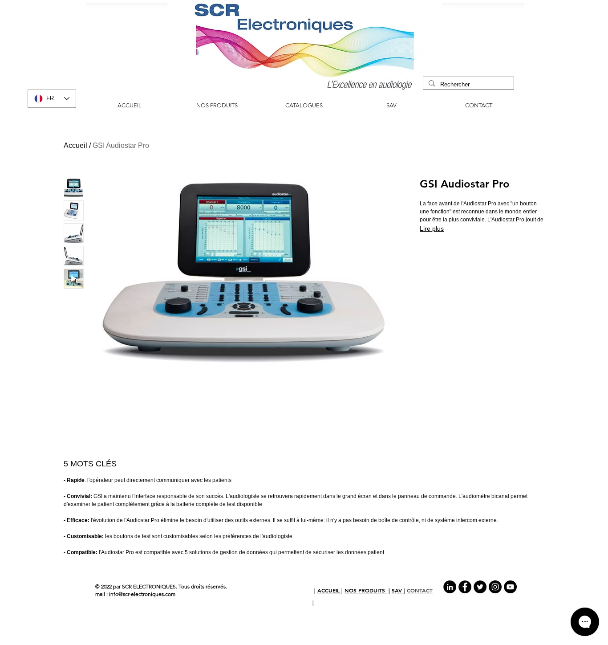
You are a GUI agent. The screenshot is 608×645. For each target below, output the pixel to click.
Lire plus (432, 228)
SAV (398, 590)
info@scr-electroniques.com (142, 594)
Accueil (75, 145)
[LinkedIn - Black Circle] (449, 586)
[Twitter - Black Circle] (480, 586)
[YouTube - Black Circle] (510, 586)
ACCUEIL (329, 590)
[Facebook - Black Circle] (464, 586)
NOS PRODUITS (366, 590)
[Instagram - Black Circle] (495, 586)
